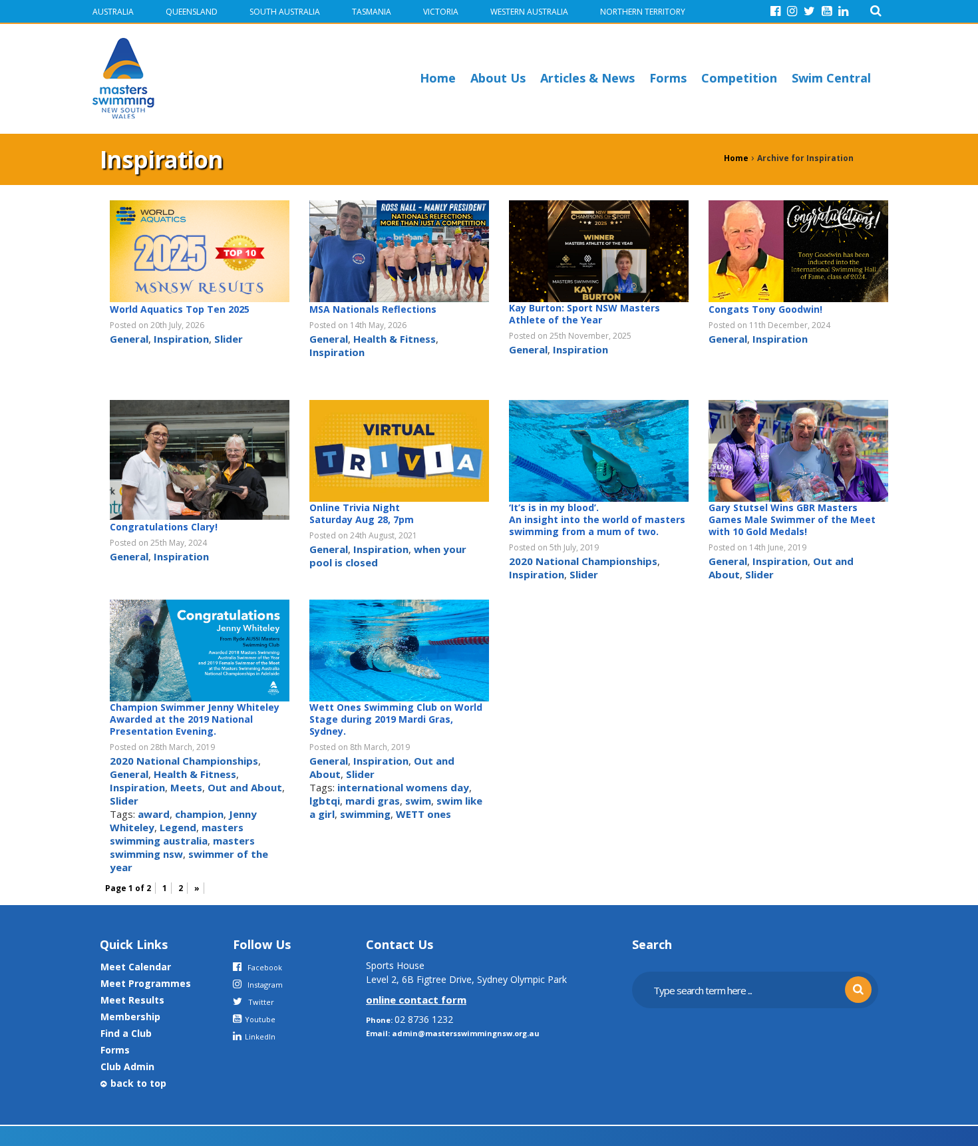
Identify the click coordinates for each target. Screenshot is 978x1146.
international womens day (403, 787)
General (129, 338)
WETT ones (423, 814)
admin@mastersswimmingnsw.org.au (466, 1033)
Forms (668, 78)
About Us (498, 78)
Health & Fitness (394, 338)
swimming (365, 814)
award (154, 814)
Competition (739, 78)
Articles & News (587, 78)
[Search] (876, 11)
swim (418, 800)
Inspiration (181, 338)
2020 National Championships (583, 561)
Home (438, 78)
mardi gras (372, 800)
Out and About (245, 787)
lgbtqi (324, 800)
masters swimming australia (177, 834)
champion (199, 814)
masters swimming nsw (182, 847)
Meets (186, 787)
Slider (228, 338)
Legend (178, 827)
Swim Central (831, 78)
